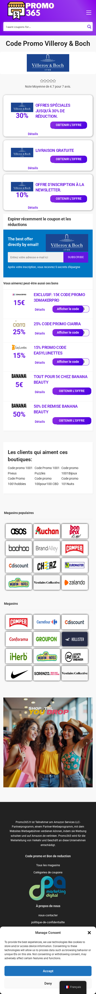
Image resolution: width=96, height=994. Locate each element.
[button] (89, 932)
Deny (48, 983)
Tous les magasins (48, 865)
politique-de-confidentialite (48, 922)
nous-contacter (48, 915)
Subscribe (76, 257)
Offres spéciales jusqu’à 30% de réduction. (52, 111)
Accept (48, 971)
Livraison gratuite (54, 150)
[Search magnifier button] (89, 25)
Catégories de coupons (48, 872)
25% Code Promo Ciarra (57, 323)
